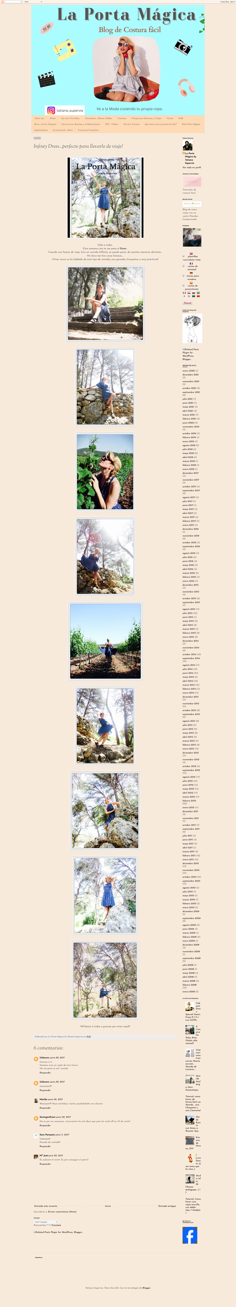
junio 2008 (188, 969)
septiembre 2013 (191, 714)
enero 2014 (188, 693)
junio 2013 (188, 729)
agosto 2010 (189, 888)
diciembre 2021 (191, 375)
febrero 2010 (189, 904)
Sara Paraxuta (47, 1135)
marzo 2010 (189, 900)
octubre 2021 (189, 388)
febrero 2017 (189, 521)
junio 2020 (188, 423)
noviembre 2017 (191, 480)
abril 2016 (188, 569)
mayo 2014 (188, 677)
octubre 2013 (189, 710)
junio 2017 (188, 505)
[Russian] (194, 292)
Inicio (108, 1206)
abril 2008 (188, 977)
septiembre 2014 (191, 658)
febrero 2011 (189, 856)
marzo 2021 (189, 415)
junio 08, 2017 (57, 1058)
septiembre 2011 (191, 829)
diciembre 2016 (191, 529)
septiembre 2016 (191, 546)
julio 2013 (187, 725)
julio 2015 (187, 613)
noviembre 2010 (191, 870)
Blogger (146, 1288)
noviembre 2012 (191, 760)
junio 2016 (188, 561)
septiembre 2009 (192, 918)
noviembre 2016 (191, 536)
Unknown (44, 1058)
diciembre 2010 (191, 863)
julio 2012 (188, 781)
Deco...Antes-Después (45, 124)
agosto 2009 (189, 925)
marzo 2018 (189, 461)
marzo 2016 (189, 573)
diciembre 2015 (191, 585)
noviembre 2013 (191, 704)
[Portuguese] (199, 292)
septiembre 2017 (191, 490)
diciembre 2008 (191, 945)
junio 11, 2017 (62, 1135)
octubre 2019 (189, 433)
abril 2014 (188, 681)
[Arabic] (194, 296)
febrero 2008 (189, 985)
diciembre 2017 (190, 473)
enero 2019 (188, 441)
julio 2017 (187, 501)
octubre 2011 (189, 825)
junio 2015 (188, 617)
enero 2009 (189, 941)
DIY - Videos (111, 124)
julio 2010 (188, 892)
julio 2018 (187, 449)
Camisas (122, 118)
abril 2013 (188, 737)
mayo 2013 (188, 733)
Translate (56, 1225)
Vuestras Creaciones (88, 130)
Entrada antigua (167, 1206)
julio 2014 (187, 669)
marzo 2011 (188, 852)
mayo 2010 (188, 896)
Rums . (123, 248)
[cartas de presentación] (192, 289)
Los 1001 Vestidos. (70, 118)
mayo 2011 (188, 844)
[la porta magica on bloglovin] (192, 342)
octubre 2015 (189, 598)
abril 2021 (188, 411)
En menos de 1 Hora (63, 130)
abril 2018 (188, 457)
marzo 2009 (189, 933)
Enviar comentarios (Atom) (62, 1212)
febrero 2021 (189, 419)
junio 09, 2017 (55, 1099)
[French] (192, 263)
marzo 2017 (189, 517)
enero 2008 (189, 992)
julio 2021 (188, 399)
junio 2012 (188, 785)
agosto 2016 (189, 553)
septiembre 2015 (191, 602)
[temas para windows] (192, 279)
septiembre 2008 (191, 958)
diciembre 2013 (191, 697)
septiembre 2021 (191, 392)
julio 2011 (187, 836)
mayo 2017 (188, 509)
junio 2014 (188, 673)
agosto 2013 (189, 721)
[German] (192, 273)
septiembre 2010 (191, 881)
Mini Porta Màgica (191, 124)
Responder (45, 1073)
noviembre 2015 (191, 592)
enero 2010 (188, 907)
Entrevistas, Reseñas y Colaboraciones (80, 124)
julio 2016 (188, 557)
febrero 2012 (189, 801)
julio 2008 (188, 965)
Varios (169, 118)
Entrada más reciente (45, 1206)
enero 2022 (189, 371)
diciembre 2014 (191, 641)
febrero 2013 (189, 745)
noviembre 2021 (191, 381)
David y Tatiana (131, 124)
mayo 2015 (188, 621)
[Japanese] (185, 296)
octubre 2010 (189, 877)
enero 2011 (188, 859)
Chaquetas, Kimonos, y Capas (146, 118)
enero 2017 (188, 525)
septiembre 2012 (191, 770)
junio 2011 (188, 840)
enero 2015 (188, 637)
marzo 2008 (189, 981)
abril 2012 (188, 793)
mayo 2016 (188, 565)
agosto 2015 (189, 609)
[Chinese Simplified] (199, 296)
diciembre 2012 (191, 753)
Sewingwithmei (47, 1117)
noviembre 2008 (191, 952)
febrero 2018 (189, 465)
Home (53, 118)
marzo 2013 (189, 741)
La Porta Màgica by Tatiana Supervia (190, 158)
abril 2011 (188, 848)
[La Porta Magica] (190, 1243)
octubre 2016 (189, 542)
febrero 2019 (189, 437)
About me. (39, 118)
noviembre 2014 (191, 648)
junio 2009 (188, 929)
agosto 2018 (189, 445)
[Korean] (189, 296)
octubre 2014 (189, 654)
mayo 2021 (188, 407)
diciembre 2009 (191, 911)
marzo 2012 (189, 797)
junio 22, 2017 (55, 1156)
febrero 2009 (190, 937)
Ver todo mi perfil (192, 167)
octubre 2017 (189, 487)
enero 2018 (188, 469)
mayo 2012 (188, 789)
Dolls (180, 118)
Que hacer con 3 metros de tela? (161, 124)
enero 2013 (188, 749)
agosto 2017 (189, 497)
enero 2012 (188, 807)
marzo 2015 (189, 629)
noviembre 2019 (191, 427)
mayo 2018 (188, 453)
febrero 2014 (189, 689)
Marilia (43, 1099)
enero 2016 (188, 581)
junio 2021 (188, 403)
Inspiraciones (41, 130)
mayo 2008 (188, 973)
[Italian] (185, 292)
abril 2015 (188, 625)
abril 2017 (188, 513)
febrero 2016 (189, 577)
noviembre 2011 (191, 818)
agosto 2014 (189, 665)
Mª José (44, 1156)
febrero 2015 (189, 633)
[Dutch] (189, 292)
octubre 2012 (189, 766)
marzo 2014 (189, 685)
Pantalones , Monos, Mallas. (98, 118)
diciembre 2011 (190, 811)
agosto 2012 (189, 777)
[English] (192, 253)
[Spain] (192, 283)
